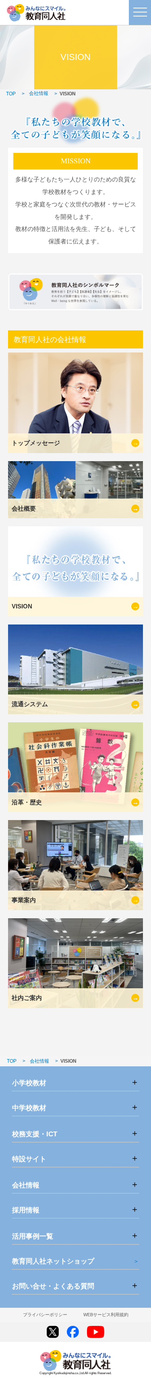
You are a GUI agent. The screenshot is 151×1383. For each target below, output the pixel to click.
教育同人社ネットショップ (53, 1261)
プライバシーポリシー (45, 1314)
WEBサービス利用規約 (105, 1314)
